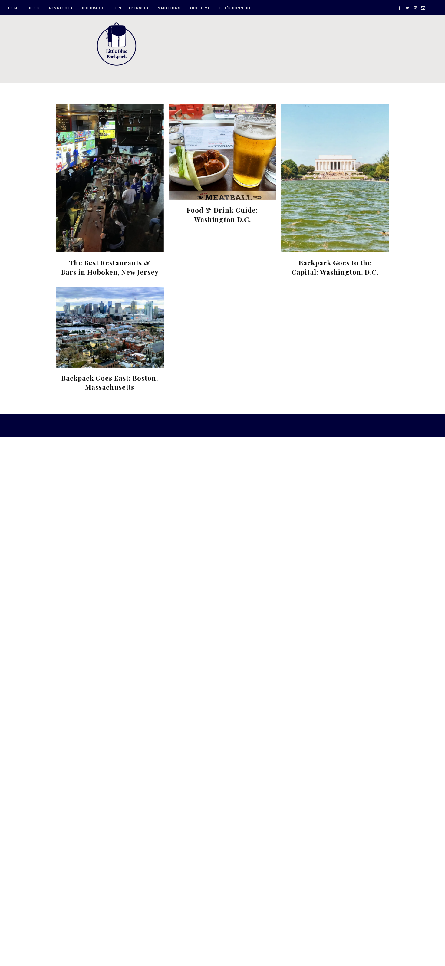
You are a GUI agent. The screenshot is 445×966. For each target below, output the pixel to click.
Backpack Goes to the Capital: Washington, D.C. (335, 267)
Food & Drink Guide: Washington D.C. (222, 214)
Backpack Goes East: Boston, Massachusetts (109, 382)
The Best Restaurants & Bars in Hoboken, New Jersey (110, 267)
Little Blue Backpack (116, 44)
